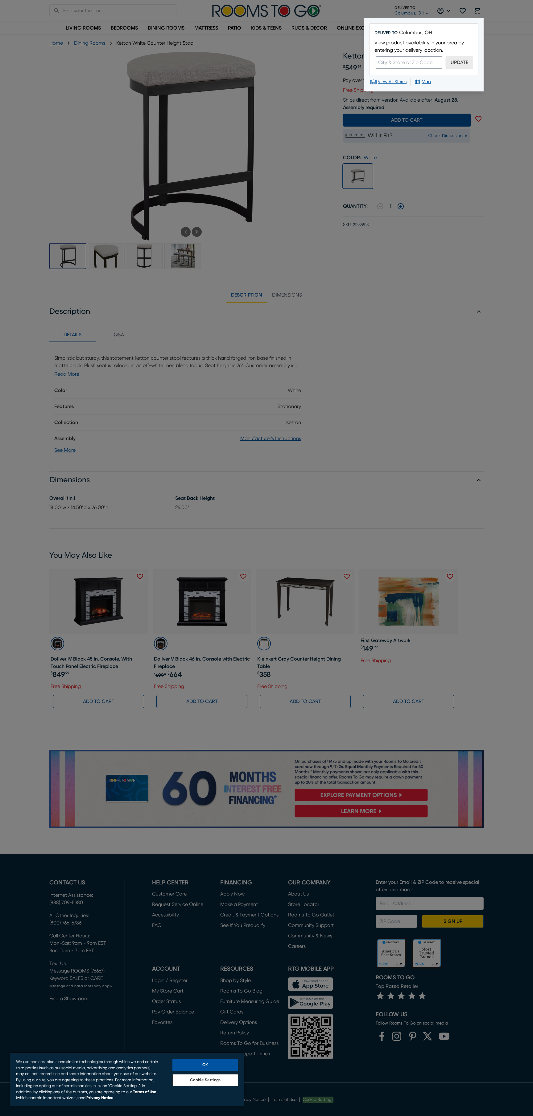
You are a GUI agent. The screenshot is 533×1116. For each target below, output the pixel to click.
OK (205, 1065)
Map (426, 82)
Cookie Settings (205, 1080)
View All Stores (392, 82)
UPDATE (459, 62)
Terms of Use (144, 1092)
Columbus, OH (415, 32)
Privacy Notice (100, 1098)
